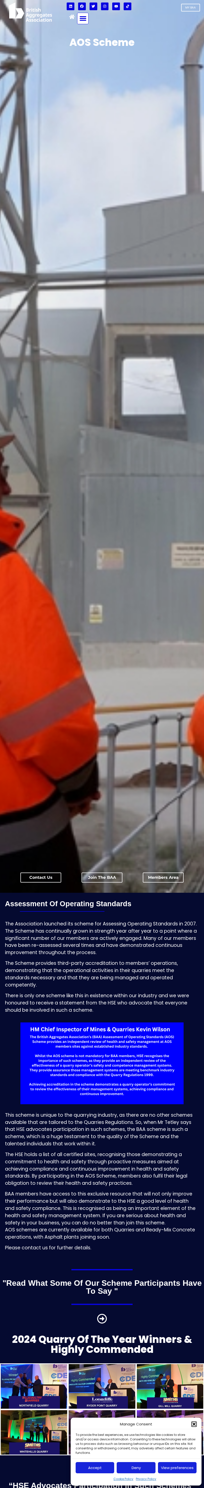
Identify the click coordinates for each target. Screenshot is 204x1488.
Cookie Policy (123, 1479)
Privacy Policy (146, 1479)
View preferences (177, 1467)
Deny (136, 1467)
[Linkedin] (70, 6)
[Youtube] (116, 6)
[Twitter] (93, 6)
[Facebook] (82, 6)
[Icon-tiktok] (127, 6)
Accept (95, 1467)
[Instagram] (105, 6)
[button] (194, 1424)
